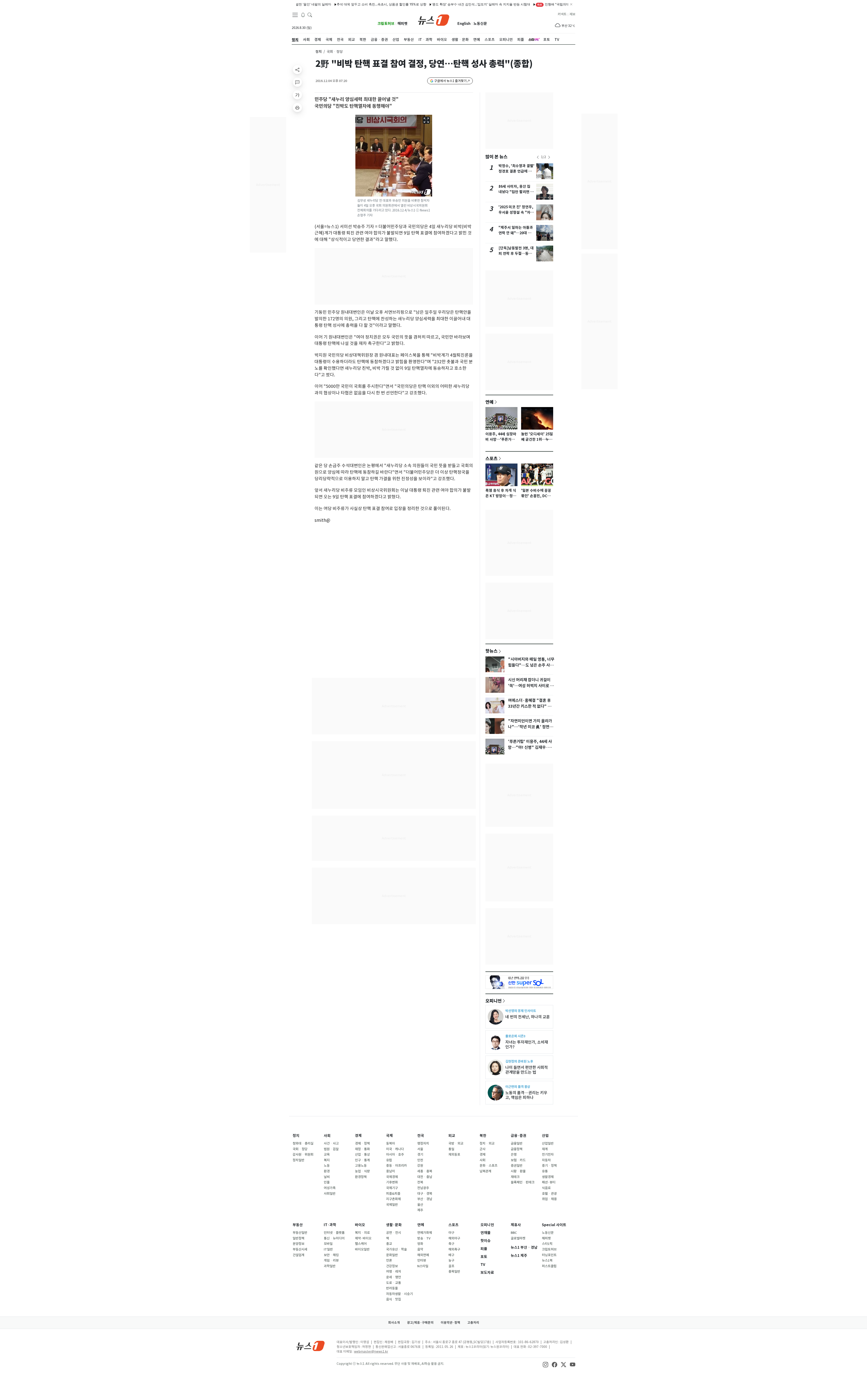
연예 (489, 402)
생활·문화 (394, 1225)
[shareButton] (297, 69)
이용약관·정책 (450, 1323)
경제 (358, 1135)
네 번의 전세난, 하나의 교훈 (527, 1016)
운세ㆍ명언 (393, 1277)
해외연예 (423, 1255)
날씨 (327, 1177)
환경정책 (361, 1177)
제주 (420, 1210)
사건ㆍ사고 (331, 1143)
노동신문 (480, 23)
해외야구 (454, 1238)
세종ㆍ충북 (424, 1171)
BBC (514, 1233)
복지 (327, 1160)
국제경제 (392, 1177)
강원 (420, 1166)
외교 (451, 1135)
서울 (420, 1149)
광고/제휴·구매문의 (420, 1323)
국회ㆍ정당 (300, 1149)
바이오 (360, 1225)
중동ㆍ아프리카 (396, 1166)
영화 (420, 1244)
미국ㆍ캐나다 (395, 1149)
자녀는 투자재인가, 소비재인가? (526, 1044)
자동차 (546, 1160)
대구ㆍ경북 (424, 1194)
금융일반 (516, 1143)
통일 (451, 1149)
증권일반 (516, 1166)
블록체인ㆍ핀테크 (522, 1182)
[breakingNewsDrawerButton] (303, 14)
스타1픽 (547, 1244)
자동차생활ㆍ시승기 (399, 1294)
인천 (420, 1160)
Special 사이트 (554, 1225)
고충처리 (473, 1323)
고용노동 (361, 1166)
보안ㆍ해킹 (331, 1255)
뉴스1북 (547, 1260)
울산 (420, 1205)
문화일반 (392, 1255)
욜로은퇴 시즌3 (515, 1036)
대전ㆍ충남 (424, 1177)
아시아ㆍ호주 (395, 1154)
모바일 (328, 1244)
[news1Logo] (310, 1346)
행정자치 (423, 1143)
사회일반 (330, 1194)
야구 (451, 1233)
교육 (327, 1154)
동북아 (390, 1143)
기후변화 (392, 1182)
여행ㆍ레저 (393, 1272)
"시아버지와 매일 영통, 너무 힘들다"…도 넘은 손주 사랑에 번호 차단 (531, 665)
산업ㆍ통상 (362, 1154)
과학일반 (330, 1266)
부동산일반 (300, 1233)
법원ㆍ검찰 (331, 1149)
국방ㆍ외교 (455, 1143)
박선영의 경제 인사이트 (520, 1011)
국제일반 (392, 1205)
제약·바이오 (363, 1238)
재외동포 (454, 1154)
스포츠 (491, 458)
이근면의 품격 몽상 (517, 1086)
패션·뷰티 (548, 1182)
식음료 (546, 1188)
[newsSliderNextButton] (549, 157)
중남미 (390, 1171)
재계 (545, 1149)
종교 (389, 1244)
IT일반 (328, 1249)
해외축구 (454, 1249)
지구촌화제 (393, 1199)
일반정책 (298, 1238)
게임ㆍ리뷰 (331, 1260)
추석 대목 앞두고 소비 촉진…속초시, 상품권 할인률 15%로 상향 (328, 4)
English (464, 23)
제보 (572, 14)
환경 (327, 1171)
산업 (545, 1135)
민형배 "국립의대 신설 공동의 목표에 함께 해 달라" (524, 4)
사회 (327, 1135)
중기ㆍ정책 (549, 1166)
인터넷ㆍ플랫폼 (334, 1233)
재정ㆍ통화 (362, 1149)
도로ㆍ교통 (393, 1283)
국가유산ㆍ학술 (396, 1249)
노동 (327, 1166)
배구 (451, 1255)
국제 (389, 1135)
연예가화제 (424, 1233)
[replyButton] (297, 82)
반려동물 (392, 1288)
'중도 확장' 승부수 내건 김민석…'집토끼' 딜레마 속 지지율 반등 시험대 (427, 4)
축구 (451, 1244)
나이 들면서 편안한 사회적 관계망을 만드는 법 (526, 1070)
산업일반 (548, 1143)
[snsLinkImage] (545, 1364)
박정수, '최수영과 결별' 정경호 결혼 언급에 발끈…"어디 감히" (516, 171)
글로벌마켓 (518, 1238)
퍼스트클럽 (549, 1266)
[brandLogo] (433, 20)
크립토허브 (386, 23)
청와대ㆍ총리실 (303, 1143)
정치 (318, 51)
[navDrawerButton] (295, 14)
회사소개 (394, 1323)
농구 (451, 1260)
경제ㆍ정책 (362, 1143)
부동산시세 (300, 1249)
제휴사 (516, 1225)
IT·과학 (330, 1225)
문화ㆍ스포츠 (488, 1166)
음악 (420, 1249)
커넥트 (562, 14)
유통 (545, 1171)
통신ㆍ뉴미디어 (334, 1238)
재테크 (515, 1177)
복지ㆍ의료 (362, 1233)
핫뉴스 (491, 651)
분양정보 (298, 1244)
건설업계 (298, 1255)
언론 (389, 1260)
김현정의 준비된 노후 (519, 1061)
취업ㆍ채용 (549, 1199)
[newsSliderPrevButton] (538, 157)
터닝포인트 (549, 1255)
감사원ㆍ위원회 (303, 1154)
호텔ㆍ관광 (549, 1194)
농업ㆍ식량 (362, 1171)
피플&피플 (393, 1194)
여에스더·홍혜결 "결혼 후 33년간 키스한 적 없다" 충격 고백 (531, 706)
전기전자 (548, 1154)
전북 (420, 1182)
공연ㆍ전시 (393, 1233)
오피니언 (493, 1001)
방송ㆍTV (424, 1238)
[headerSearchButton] (310, 14)
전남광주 (423, 1188)
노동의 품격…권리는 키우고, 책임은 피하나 (526, 1095)
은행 (514, 1154)
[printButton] (297, 107)
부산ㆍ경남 (424, 1199)
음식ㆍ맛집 (393, 1299)
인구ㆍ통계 (362, 1160)
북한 (483, 1135)
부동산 (298, 1225)
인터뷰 (421, 1260)
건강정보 (392, 1266)
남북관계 (485, 1171)
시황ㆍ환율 (518, 1171)
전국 (420, 1135)
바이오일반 (362, 1249)
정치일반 (298, 1160)
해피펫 (402, 23)
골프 (451, 1266)
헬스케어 (361, 1244)
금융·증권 (518, 1135)
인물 (327, 1182)
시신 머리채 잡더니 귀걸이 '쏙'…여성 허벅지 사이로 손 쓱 (531, 685)
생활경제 (548, 1177)
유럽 (389, 1160)
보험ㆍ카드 (518, 1160)
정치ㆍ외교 (487, 1143)
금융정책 (516, 1149)
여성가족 (330, 1188)
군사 (482, 1149)
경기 (420, 1154)
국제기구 (392, 1188)
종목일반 (454, 1272)
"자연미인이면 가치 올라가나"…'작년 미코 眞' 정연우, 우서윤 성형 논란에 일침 (531, 726)
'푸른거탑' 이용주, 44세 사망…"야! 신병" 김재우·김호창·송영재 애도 (530, 747)
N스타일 (422, 1266)
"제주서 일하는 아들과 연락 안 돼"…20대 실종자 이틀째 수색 (516, 233)
